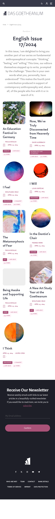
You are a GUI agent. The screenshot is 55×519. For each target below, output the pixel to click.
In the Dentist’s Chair (40, 236)
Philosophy (7, 201)
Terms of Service (14, 487)
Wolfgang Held (11, 192)
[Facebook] (15, 472)
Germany (7, 151)
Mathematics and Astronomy (37, 152)
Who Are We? (11, 482)
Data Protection (41, 487)
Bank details (43, 482)
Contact (31, 482)
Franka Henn (37, 243)
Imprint (27, 487)
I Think (7, 348)
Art (5, 259)
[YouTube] (33, 472)
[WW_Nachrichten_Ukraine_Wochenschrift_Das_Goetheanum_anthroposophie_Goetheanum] (14, 276)
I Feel (6, 187)
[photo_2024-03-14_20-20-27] (41, 218)
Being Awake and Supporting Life (13, 294)
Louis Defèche (38, 188)
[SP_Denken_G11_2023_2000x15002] (14, 332)
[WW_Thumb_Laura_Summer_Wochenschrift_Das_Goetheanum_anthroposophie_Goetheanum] (14, 221)
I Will (33, 184)
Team (22, 482)
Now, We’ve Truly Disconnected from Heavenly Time (39, 129)
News (5, 312)
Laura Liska (20, 353)
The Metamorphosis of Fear (13, 241)
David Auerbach (38, 142)
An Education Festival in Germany (12, 133)
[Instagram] (27, 472)
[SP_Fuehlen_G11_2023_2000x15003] (14, 171)
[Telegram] (39, 472)
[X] (21, 472)
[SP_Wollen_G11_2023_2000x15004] (41, 170)
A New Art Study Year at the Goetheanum (41, 292)
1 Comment (18, 201)
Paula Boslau (10, 142)
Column (33, 252)
